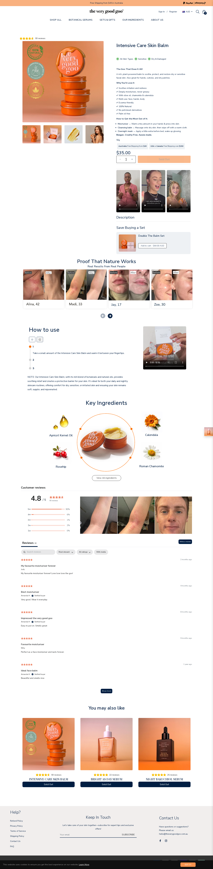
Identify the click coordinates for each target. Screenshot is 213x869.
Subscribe (128, 834)
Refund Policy (16, 821)
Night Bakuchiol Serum (164, 779)
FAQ (12, 846)
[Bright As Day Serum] (208, 431)
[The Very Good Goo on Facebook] (160, 840)
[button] (110, 316)
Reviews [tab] (29, 543)
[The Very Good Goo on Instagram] (166, 840)
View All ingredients (107, 478)
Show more (106, 691)
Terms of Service (18, 831)
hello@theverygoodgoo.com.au (173, 834)
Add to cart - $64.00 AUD (152, 245)
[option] (49, 754)
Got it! (188, 864)
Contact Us (15, 841)
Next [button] (101, 134)
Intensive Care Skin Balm (48, 779)
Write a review (185, 541)
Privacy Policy (16, 826)
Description (125, 217)
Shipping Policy (17, 836)
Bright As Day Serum (106, 779)
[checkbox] (101, 552)
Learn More (84, 864)
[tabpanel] (106, 622)
